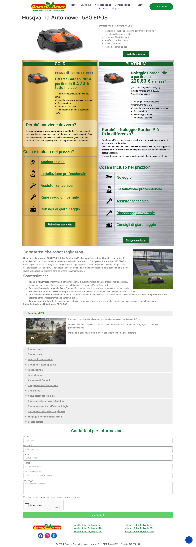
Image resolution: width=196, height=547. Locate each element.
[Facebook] (40, 535)
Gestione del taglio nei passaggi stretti (46, 411)
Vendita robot (122, 4)
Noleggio (124, 177)
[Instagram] (47, 535)
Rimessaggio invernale (60, 197)
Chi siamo (86, 4)
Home (73, 4)
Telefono (27, 463)
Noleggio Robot (103, 4)
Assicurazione (53, 162)
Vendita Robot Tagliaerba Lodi (88, 531)
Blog (114, 8)
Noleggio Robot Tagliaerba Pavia (140, 525)
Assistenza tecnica (57, 185)
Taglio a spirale (35, 369)
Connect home (35, 349)
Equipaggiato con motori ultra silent (45, 416)
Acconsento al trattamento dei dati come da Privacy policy (53, 497)
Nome (26, 436)
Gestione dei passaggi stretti (42, 364)
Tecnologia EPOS (36, 313)
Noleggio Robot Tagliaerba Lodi (139, 531)
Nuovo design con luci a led (41, 395)
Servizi (101, 8)
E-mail (26, 454)
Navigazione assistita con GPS (43, 385)
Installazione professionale (63, 173)
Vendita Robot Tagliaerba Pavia (88, 525)
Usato (140, 4)
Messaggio (28, 480)
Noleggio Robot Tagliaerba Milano (140, 528)
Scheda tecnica (35, 421)
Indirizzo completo (32, 472)
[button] (98, 313)
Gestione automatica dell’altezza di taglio (48, 406)
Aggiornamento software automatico (46, 401)
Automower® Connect (39, 380)
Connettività (34, 390)
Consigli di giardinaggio (60, 209)
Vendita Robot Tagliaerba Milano (89, 528)
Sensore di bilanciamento (40, 359)
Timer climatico (35, 375)
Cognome (27, 445)
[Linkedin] (54, 535)
